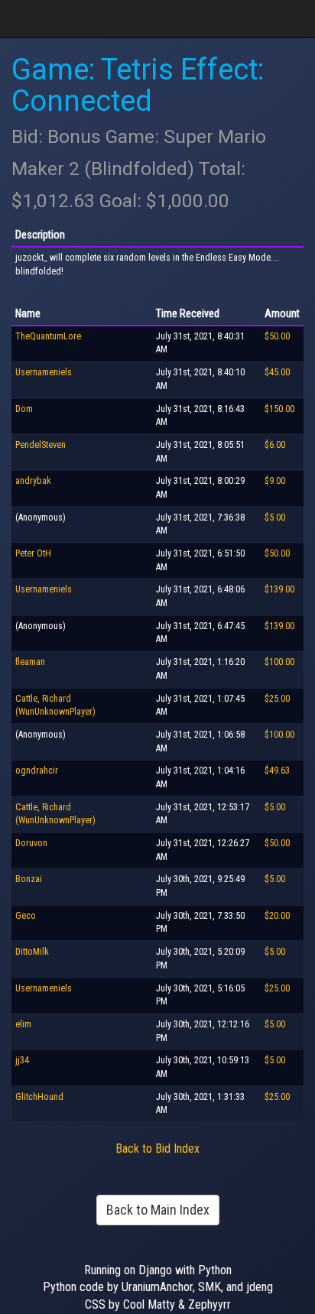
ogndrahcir (36, 770)
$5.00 (275, 517)
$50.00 (277, 336)
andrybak (33, 480)
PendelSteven (40, 445)
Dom (24, 409)
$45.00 (277, 372)
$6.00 (275, 445)
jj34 (22, 1060)
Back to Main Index (157, 1210)
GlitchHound (39, 1097)
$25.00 (277, 698)
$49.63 (277, 770)
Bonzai (28, 879)
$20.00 (277, 915)
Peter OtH (33, 553)
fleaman (30, 662)
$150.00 (279, 409)
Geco (25, 915)
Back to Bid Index (157, 1148)
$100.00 (279, 662)
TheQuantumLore (48, 336)
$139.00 (279, 589)
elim (23, 1024)
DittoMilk (32, 951)
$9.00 (275, 480)
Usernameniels (43, 372)
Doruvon (31, 843)
